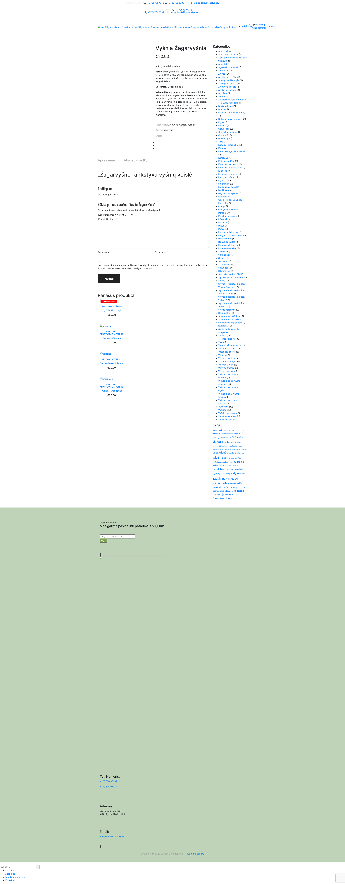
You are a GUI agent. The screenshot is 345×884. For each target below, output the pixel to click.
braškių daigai (226, 438)
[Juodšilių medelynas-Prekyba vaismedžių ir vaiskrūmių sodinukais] (132, 27)
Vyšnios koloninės (227, 413)
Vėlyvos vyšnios (111, 359)
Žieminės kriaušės (227, 416)
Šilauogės (223, 267)
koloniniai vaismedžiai (232, 449)
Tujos (221, 342)
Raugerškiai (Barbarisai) (230, 235)
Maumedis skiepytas (228, 187)
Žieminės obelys (226, 419)
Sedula (221, 258)
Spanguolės (224, 313)
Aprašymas (107, 160)
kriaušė (223, 452)
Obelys (221, 206)
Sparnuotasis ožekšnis (229, 319)
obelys (227, 458)
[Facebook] (156, 138)
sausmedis (232, 465)
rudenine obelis (226, 462)
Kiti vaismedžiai (226, 161)
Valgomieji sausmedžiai (230, 345)
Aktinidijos (223, 70)
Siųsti (103, 540)
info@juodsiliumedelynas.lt (205, 2)
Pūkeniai (222, 219)
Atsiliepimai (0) (135, 160)
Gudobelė (223, 135)
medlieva (232, 453)
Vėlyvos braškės (226, 358)
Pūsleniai (222, 222)
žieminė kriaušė (231, 495)
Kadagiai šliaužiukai (228, 145)
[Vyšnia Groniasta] (105, 326)
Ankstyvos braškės (228, 77)
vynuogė (234, 487)
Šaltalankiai (224, 254)
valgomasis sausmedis (227, 483)
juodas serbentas (220, 446)
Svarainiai (223, 326)
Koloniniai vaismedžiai (229, 167)
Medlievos (223, 190)
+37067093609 (175, 2)
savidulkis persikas (223, 469)
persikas (234, 458)
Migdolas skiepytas (228, 193)
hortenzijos (236, 442)
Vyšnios (191, 124)
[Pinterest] (156, 142)
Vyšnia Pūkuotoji (112, 310)
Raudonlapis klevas (228, 232)
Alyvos (221, 73)
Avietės (222, 96)
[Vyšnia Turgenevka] (106, 378)
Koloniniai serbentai (228, 164)
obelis (218, 457)
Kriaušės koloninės (227, 174)
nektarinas (240, 453)
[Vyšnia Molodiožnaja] (105, 353)
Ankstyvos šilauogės (228, 80)
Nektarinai (223, 196)
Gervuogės (223, 128)
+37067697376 (155, 2)
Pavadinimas (105, 252)
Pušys (221, 225)
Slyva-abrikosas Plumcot (231, 277)
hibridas (226, 442)
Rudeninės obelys (227, 248)
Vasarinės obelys (226, 351)
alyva (222, 430)
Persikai (222, 212)
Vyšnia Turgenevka (111, 390)
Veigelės (222, 355)
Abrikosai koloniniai (228, 54)
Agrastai (222, 64)
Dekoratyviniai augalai (229, 119)
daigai (217, 442)
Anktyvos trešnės (227, 86)
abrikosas (216, 430)
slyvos (242, 474)
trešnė (234, 478)
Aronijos (222, 93)
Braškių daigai (225, 106)
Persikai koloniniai (227, 216)
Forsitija (222, 125)
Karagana (223, 157)
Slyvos (221, 280)
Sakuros (222, 251)
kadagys (241, 446)
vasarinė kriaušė (221, 487)
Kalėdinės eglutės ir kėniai (231, 151)
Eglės (221, 122)
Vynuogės (223, 406)
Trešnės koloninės (227, 338)
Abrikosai (223, 51)
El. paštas (160, 252)
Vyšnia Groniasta (111, 338)
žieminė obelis (223, 498)
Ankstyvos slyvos (227, 83)
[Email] (156, 145)
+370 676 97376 (108, 786)
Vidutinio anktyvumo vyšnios (111, 332)
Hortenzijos (224, 138)
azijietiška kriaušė (227, 433)
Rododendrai (224, 238)
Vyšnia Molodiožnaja (111, 363)
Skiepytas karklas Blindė (230, 274)
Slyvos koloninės (226, 309)
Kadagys (222, 148)
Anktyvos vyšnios (177, 124)
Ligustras (223, 180)
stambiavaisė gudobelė (230, 322)
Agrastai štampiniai (228, 67)
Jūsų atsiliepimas (107, 219)
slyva (236, 473)
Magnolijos (223, 183)
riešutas (216, 462)
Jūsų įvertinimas (107, 214)
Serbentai (223, 261)
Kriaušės (222, 170)
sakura (224, 466)
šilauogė (229, 491)
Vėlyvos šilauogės (227, 361)
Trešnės (222, 335)
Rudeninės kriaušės (228, 245)
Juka (220, 141)
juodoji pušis (232, 446)
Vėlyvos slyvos (225, 364)
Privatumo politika (194, 853)
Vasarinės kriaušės (227, 348)
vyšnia (242, 487)
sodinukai (222, 478)
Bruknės (222, 109)
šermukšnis (218, 491)
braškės (237, 437)
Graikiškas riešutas (227, 132)
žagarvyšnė (168, 130)
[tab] (107, 160)
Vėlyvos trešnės (226, 368)
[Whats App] (156, 148)
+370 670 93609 (108, 781)
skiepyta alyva (227, 474)
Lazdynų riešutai (226, 177)
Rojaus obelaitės (226, 241)
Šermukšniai (224, 264)
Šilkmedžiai (224, 271)
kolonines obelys (218, 449)
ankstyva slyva (230, 430)
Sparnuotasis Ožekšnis (229, 316)
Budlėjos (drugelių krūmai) (231, 112)
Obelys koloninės (227, 209)
